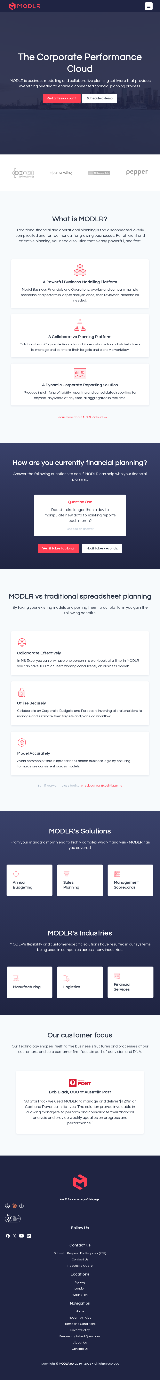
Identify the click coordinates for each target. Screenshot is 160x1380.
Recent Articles (80, 1317)
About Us (80, 1342)
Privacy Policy (80, 1330)
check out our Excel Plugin (100, 785)
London (80, 1288)
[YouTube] (21, 1236)
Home (80, 1311)
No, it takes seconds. (102, 548)
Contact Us (80, 1259)
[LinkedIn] (29, 1236)
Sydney (80, 1282)
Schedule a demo (100, 98)
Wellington (80, 1294)
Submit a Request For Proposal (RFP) (80, 1253)
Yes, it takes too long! (58, 548)
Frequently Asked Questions (80, 1336)
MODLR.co (66, 1363)
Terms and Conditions (80, 1323)
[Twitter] (14, 1236)
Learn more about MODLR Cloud (80, 417)
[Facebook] (8, 1236)
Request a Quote (80, 1265)
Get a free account (61, 98)
